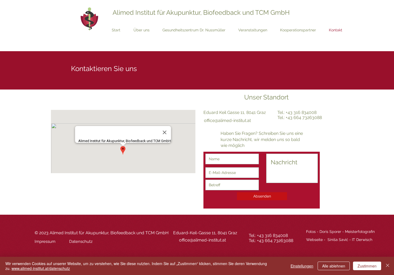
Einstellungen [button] (302, 266)
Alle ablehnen (333, 266)
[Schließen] (387, 266)
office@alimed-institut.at (227, 120)
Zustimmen (367, 266)
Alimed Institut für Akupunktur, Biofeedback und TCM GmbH (201, 12)
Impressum (45, 241)
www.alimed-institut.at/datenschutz (41, 268)
